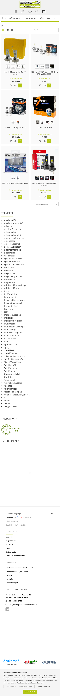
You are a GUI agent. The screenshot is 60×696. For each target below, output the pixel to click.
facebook (7, 609)
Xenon (7, 400)
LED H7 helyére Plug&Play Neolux (15, 183)
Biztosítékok (9, 252)
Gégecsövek (9, 273)
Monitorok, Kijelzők (13, 320)
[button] (15, 85)
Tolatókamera (10, 368)
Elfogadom (30, 692)
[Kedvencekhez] (11, 85)
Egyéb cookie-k (44, 686)
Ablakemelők (10, 220)
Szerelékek (9, 350)
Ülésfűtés (8, 377)
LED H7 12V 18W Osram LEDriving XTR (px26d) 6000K (44, 73)
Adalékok (8, 226)
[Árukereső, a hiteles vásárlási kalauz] (11, 429)
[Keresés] (37, 11)
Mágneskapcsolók (12, 314)
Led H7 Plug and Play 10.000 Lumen (15, 73)
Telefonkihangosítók (13, 359)
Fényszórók (9, 267)
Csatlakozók (9, 255)
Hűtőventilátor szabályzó (15, 285)
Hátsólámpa (9, 279)
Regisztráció (11, 541)
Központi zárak (11, 306)
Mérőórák (8, 317)
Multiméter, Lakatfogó (14, 326)
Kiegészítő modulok (13, 303)
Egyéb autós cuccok (13, 258)
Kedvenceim (11, 552)
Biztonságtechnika (12, 249)
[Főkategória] (2, 18)
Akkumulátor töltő (12, 235)
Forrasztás (9, 270)
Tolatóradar (9, 371)
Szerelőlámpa (10, 353)
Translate (27, 517)
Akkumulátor (10, 232)
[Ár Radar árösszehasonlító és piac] (30, 662)
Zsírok (7, 403)
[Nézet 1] (3, 30)
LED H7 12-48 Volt (45, 128)
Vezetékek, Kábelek (13, 383)
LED (6, 312)
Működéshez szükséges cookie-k (20, 686)
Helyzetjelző (9, 282)
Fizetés (9, 575)
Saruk (6, 341)
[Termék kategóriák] (16, 11)
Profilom (9, 544)
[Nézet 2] (8, 30)
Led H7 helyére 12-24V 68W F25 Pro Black (44, 184)
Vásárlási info (12, 521)
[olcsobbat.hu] (48, 662)
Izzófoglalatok (10, 294)
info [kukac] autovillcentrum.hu (22, 605)
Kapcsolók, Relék (12, 297)
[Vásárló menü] (30, 11)
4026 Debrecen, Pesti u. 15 (19, 595)
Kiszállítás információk (16, 525)
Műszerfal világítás (13, 332)
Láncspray (9, 309)
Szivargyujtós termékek (15, 356)
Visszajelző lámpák (13, 391)
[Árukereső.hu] (11, 661)
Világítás (8, 385)
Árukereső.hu (11, 664)
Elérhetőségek (12, 583)
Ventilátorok (9, 380)
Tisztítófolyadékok (12, 362)
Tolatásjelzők (10, 365)
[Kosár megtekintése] (44, 11)
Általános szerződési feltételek (19, 568)
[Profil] (23, 11)
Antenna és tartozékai (14, 238)
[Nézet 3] (12, 30)
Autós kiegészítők (12, 244)
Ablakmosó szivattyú (13, 223)
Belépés (9, 537)
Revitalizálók (10, 338)
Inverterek (9, 291)
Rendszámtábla (11, 335)
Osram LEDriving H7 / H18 (15, 128)
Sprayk (7, 347)
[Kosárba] (20, 85)
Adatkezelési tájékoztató (17, 572)
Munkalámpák (10, 329)
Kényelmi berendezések (15, 300)
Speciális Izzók (11, 344)
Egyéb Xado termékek (14, 264)
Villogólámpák (10, 388)
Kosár (8, 548)
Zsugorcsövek (10, 406)
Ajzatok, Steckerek (12, 229)
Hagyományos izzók (13, 276)
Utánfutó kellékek (12, 374)
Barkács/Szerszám (12, 246)
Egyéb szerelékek (12, 261)
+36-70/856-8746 (15, 601)
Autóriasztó (9, 241)
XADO (6, 397)
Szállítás (9, 579)
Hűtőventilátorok (12, 288)
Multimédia (9, 323)
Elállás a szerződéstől (15, 556)
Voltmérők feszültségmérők (16, 394)
